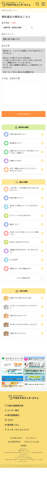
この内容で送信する (23, 114)
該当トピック (8, 34)
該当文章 (6, 45)
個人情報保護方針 (14, 442)
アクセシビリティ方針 (31, 442)
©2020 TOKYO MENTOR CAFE (23, 466)
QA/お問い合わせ (16, 438)
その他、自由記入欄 (11, 78)
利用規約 (24, 445)
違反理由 (8, 22)
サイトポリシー (31, 438)
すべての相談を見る (23, 278)
